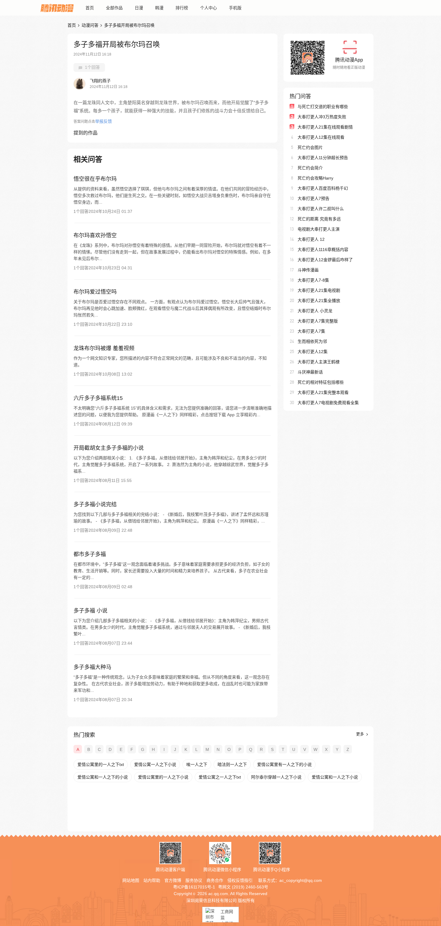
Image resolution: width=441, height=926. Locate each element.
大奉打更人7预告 (313, 198)
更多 (360, 734)
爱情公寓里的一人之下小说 (163, 777)
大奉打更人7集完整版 (318, 321)
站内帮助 (151, 880)
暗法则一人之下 (232, 764)
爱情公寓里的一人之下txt (100, 764)
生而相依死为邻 (312, 341)
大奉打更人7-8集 (313, 280)
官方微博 (172, 880)
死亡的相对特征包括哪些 (321, 382)
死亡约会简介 (310, 167)
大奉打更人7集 (311, 331)
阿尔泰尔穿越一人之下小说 (276, 777)
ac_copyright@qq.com (300, 880)
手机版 (235, 7)
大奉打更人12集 (313, 351)
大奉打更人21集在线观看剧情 (325, 127)
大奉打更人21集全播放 (319, 300)
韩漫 (159, 7)
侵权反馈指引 (240, 880)
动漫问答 (90, 25)
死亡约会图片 (310, 147)
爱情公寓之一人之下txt (220, 777)
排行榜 (182, 7)
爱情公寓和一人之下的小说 (102, 777)
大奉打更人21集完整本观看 (323, 392)
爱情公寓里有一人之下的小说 (284, 764)
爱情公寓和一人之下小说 (335, 777)
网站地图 (130, 880)
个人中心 (208, 7)
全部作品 (114, 7)
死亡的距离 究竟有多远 (319, 218)
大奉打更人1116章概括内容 (323, 249)
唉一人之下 (196, 764)
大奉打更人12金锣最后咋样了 (325, 259)
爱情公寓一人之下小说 (155, 764)
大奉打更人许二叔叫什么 (321, 208)
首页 (90, 7)
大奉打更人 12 (311, 239)
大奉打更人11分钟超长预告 (323, 157)
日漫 (139, 7)
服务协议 (193, 880)
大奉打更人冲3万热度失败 (322, 116)
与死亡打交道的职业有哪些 (323, 106)
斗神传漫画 (308, 270)
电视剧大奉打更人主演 (319, 229)
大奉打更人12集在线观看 (321, 137)
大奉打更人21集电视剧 (319, 290)
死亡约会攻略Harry (315, 178)
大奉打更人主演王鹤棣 (319, 361)
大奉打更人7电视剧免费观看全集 (328, 402)
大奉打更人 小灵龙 (315, 310)
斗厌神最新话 (310, 372)
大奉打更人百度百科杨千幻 (323, 188)
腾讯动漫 (57, 8)
